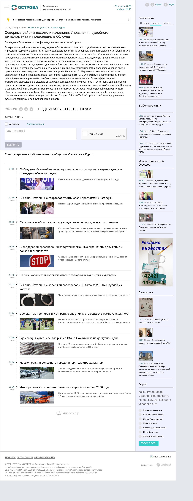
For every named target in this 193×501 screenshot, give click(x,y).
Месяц (166, 23)
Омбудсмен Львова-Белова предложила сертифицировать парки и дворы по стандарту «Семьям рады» (71, 171)
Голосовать (148, 443)
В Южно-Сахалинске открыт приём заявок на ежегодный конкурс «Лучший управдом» (68, 275)
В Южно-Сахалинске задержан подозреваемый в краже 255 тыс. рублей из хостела (71, 287)
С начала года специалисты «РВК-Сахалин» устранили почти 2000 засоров (153, 67)
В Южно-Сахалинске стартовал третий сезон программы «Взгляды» (66, 197)
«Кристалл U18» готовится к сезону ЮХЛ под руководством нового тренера (154, 43)
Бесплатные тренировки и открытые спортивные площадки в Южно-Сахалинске (74, 313)
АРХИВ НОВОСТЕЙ (44, 457)
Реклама (10, 457)
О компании (25, 457)
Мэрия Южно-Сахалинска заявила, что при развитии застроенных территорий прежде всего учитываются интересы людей (154, 369)
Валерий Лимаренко (153, 436)
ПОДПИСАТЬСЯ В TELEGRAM (65, 109)
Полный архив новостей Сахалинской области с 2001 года (75, 470)
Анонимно (14, 124)
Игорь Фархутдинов (152, 419)
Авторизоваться (35, 124)
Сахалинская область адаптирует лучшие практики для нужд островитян (69, 222)
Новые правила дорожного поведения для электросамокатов (61, 362)
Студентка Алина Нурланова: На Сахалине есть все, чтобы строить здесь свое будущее (155, 184)
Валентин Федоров (152, 410)
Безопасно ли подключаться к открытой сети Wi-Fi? (154, 343)
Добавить (13, 145)
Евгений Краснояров (153, 414)
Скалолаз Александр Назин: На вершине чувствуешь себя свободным (153, 205)
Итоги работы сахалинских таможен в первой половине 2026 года (65, 387)
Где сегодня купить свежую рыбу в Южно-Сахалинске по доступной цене (69, 338)
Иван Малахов (150, 423)
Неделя (156, 23)
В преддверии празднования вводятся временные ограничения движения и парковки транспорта (57, 20)
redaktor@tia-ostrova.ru (55, 464)
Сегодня (144, 23)
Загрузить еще (70, 413)
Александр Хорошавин (154, 427)
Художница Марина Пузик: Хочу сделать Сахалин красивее (155, 227)
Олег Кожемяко (150, 432)
